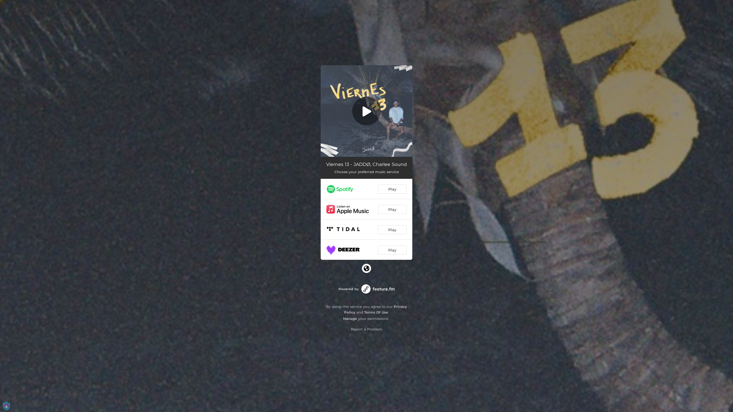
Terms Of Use (376, 312)
